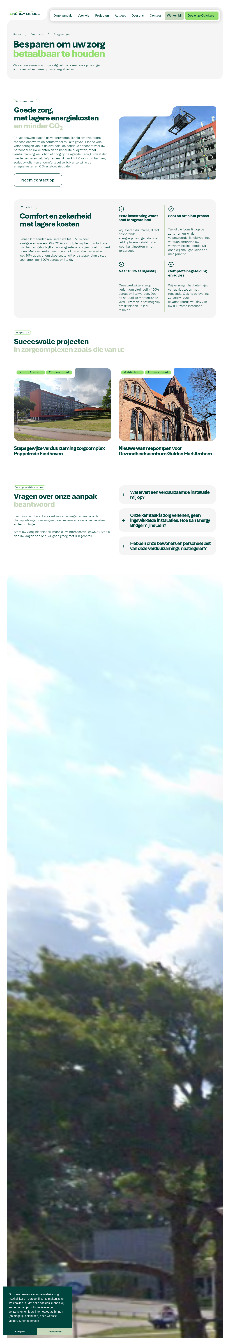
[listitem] (167, 494)
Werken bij (174, 15)
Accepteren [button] (55, 1331)
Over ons (138, 15)
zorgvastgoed (63, 34)
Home (17, 34)
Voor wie (83, 15)
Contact (155, 15)
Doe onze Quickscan (202, 15)
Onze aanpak (63, 15)
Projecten (102, 15)
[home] (27, 13)
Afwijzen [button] (20, 1331)
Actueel (120, 15)
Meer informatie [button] (29, 1320)
